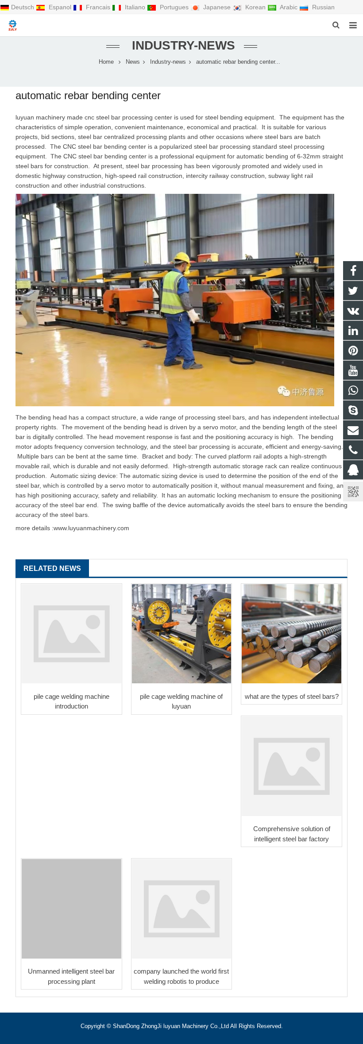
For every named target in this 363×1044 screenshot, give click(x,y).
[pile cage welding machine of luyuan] (182, 634)
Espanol (60, 7)
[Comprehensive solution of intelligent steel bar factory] (291, 766)
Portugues (174, 7)
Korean (255, 7)
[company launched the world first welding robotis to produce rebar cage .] (182, 909)
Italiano (135, 7)
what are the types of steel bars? (292, 696)
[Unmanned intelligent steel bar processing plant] (71, 909)
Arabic (288, 7)
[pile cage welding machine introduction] (71, 634)
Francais (98, 7)
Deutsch (23, 7)
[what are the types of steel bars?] (291, 634)
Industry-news (181, 45)
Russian (322, 7)
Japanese (216, 7)
